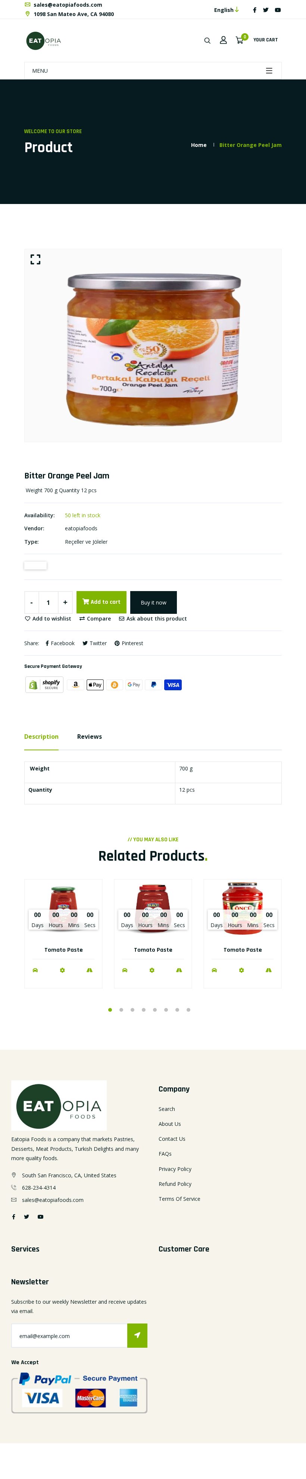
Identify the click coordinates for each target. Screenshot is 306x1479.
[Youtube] (278, 9)
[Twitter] (265, 9)
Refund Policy (175, 1183)
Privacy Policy (175, 1168)
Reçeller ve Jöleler (86, 541)
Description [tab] (41, 736)
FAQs (165, 1153)
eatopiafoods (81, 528)
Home (199, 144)
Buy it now (153, 602)
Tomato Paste (63, 950)
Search (167, 1108)
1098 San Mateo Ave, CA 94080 (73, 14)
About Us (170, 1123)
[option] (153, 345)
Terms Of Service (179, 1198)
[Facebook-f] (254, 9)
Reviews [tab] (89, 736)
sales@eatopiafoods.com (67, 4)
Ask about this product (156, 618)
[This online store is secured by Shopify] (45, 684)
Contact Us (172, 1138)
